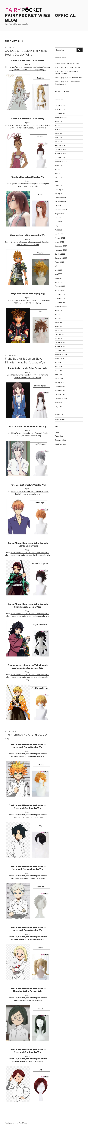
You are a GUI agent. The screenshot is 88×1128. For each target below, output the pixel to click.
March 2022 (59, 186)
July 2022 (58, 169)
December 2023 (61, 105)
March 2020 (59, 282)
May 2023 (58, 133)
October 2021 (60, 206)
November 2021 (60, 202)
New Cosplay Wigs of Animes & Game (68, 67)
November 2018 (60, 346)
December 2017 (60, 387)
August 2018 (59, 358)
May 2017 (58, 407)
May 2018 (58, 370)
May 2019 (58, 322)
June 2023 (58, 129)
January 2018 (59, 383)
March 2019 (59, 330)
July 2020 (58, 266)
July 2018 (58, 362)
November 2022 (61, 153)
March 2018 (59, 378)
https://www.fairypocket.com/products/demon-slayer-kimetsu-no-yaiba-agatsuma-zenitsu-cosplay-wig (27, 677)
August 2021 (59, 214)
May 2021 (58, 226)
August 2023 (59, 121)
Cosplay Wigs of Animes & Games (67, 63)
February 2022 (60, 190)
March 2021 (59, 234)
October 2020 (60, 254)
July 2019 (58, 314)
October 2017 (60, 395)
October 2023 (60, 113)
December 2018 (60, 342)
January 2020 (59, 290)
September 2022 (61, 161)
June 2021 (58, 222)
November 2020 (61, 250)
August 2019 (59, 310)
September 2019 (61, 306)
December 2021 (60, 198)
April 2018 (58, 374)
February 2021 (60, 238)
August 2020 (59, 262)
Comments (60, 440)
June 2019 (58, 318)
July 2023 (58, 125)
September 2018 (61, 354)
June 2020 (58, 270)
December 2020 (61, 246)
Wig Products (60, 419)
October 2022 (60, 157)
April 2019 (58, 326)
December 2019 (60, 294)
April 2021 (58, 230)
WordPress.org (60, 444)
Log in (57, 432)
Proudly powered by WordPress (16, 1123)
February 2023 (60, 145)
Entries (59, 436)
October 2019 (60, 302)
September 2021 (61, 210)
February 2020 (60, 286)
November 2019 (60, 298)
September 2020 (61, 258)
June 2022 (58, 173)
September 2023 (61, 117)
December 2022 (61, 149)
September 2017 (61, 399)
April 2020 (58, 278)
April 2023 (58, 137)
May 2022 (58, 178)
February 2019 (60, 334)
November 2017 (60, 391)
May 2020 (58, 274)
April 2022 (58, 182)
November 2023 (61, 109)
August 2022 (59, 166)
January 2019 (59, 338)
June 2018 (58, 366)
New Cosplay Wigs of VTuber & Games (69, 78)
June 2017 (58, 403)
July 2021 (58, 218)
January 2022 (59, 194)
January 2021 (59, 242)
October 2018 (60, 350)
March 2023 (59, 141)
